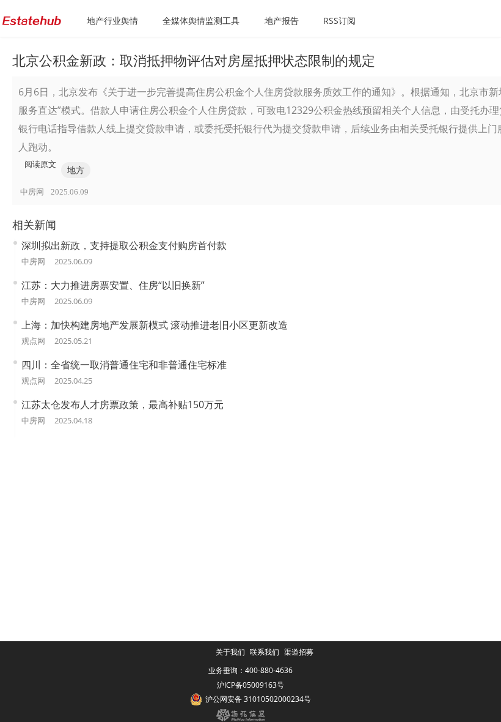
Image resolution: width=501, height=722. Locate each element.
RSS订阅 (339, 20)
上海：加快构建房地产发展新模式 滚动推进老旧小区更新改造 (154, 325)
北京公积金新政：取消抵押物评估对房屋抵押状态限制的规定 (193, 60)
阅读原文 (40, 163)
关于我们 (230, 652)
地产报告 (282, 20)
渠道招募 (298, 652)
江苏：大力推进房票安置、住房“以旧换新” (113, 285)
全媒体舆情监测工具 (201, 20)
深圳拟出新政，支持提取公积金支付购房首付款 (124, 245)
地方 (75, 170)
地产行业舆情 (112, 20)
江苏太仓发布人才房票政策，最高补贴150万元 (122, 404)
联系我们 (264, 652)
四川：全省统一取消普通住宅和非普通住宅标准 (124, 364)
